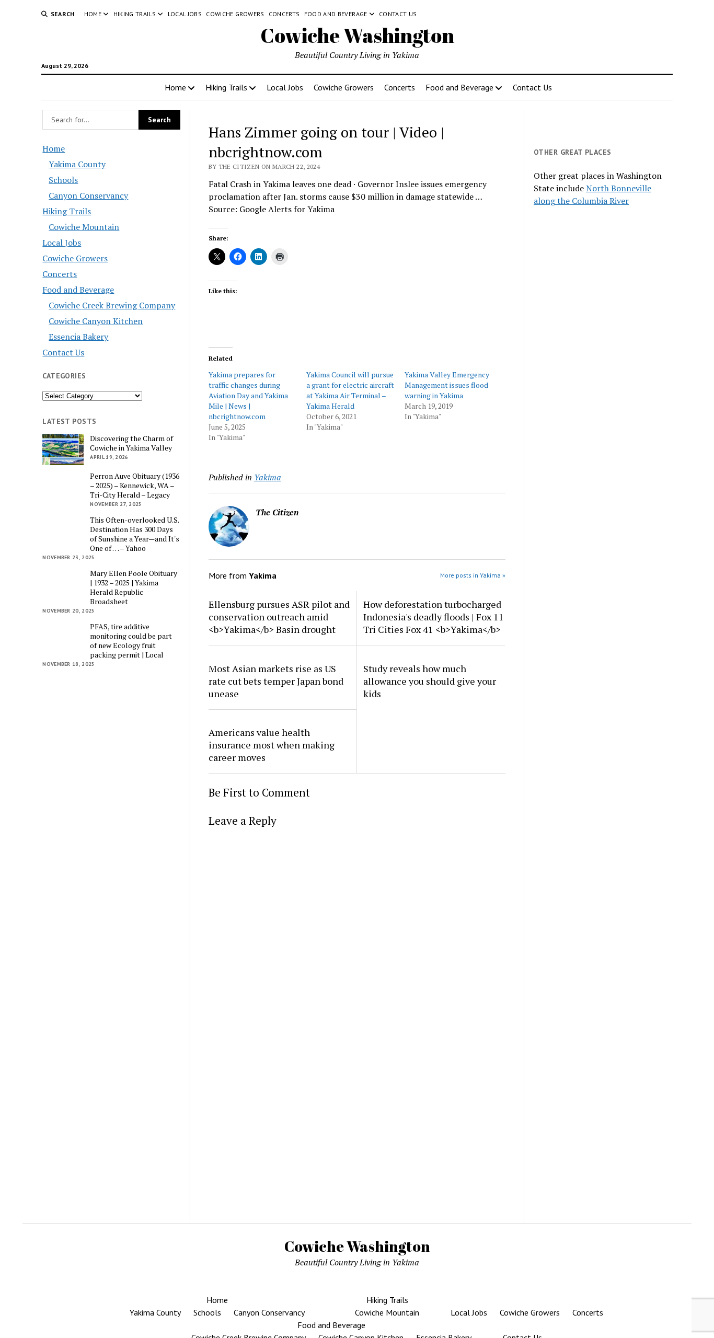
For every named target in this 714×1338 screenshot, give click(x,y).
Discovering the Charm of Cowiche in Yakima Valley (131, 443)
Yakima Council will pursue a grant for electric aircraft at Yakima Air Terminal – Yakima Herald (350, 390)
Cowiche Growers (235, 14)
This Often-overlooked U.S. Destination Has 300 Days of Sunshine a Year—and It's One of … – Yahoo (134, 534)
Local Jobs (185, 14)
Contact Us (398, 14)
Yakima (267, 477)
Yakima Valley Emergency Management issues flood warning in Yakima (447, 385)
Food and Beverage (335, 14)
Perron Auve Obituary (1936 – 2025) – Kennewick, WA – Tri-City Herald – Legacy (134, 485)
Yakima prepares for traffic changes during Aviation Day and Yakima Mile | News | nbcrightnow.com (248, 395)
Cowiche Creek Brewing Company (112, 305)
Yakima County (77, 164)
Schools (63, 180)
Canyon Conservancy (88, 195)
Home (92, 14)
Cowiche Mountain (84, 227)
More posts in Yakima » (472, 575)
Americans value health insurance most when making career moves (272, 745)
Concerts (284, 14)
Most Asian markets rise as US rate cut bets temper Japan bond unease (276, 681)
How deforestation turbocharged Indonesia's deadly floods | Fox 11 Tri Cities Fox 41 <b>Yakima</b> (433, 617)
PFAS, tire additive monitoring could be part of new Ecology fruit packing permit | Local (131, 641)
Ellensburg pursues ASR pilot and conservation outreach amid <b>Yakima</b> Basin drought (279, 617)
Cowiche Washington (357, 35)
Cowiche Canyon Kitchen (96, 321)
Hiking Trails (134, 14)
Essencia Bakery (78, 336)
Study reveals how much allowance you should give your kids (429, 681)
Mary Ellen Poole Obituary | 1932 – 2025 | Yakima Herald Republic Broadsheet (133, 587)
